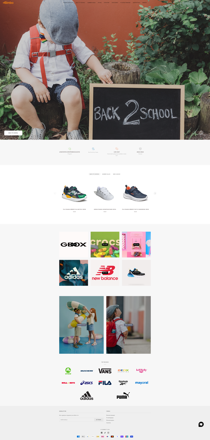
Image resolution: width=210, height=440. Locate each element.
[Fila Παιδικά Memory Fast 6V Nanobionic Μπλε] (135, 193)
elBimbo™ (104, 429)
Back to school (13, 132)
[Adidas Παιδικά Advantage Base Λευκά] (105, 193)
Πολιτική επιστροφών (110, 415)
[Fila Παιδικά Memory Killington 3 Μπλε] (74, 193)
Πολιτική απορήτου (110, 420)
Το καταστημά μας (109, 417)
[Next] (155, 193)
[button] (201, 424)
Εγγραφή (98, 419)
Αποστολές (108, 422)
